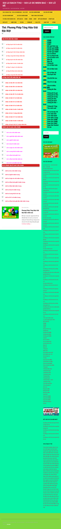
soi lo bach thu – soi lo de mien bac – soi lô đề (15, 12)
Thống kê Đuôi (52, 101)
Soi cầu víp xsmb (48, 12)
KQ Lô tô (38, 22)
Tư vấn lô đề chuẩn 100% (9, 19)
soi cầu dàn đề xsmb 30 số (52, 496)
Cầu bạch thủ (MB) (47, 359)
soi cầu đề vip (46, 505)
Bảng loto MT (46, 390)
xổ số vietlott (51, 54)
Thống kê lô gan (52, 93)
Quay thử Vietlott (52, 125)
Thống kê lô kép (52, 97)
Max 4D (49, 61)
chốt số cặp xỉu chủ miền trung (14, 178)
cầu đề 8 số (47, 465)
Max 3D (49, 59)
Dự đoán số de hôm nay (49, 469)
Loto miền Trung (52, 118)
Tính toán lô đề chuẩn (37, 15)
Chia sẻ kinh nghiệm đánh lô (49, 447)
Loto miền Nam (52, 116)
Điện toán (13, 22)
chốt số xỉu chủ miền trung (13, 171)
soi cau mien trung (54, 489)
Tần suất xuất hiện (47, 383)
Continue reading (26, 224)
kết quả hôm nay (42, 19)
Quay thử (46, 22)
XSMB (26, 19)
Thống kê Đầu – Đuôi (48, 379)
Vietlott (5, 22)
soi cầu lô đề (52, 498)
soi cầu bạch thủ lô (47, 494)
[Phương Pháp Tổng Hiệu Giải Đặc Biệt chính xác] (10, 212)
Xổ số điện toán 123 (47, 354)
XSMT (35, 19)
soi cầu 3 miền (49, 492)
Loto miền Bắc (52, 114)
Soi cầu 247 (56, 492)
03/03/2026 (25, 207)
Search (47, 31)
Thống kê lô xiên (52, 95)
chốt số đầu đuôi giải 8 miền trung (15, 182)
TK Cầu (22, 22)
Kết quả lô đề (49, 481)
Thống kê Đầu (51, 99)
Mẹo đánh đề (48, 483)
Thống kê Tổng (52, 106)
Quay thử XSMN (52, 121)
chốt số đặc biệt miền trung (13, 186)
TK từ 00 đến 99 (52, 112)
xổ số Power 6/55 (53, 57)
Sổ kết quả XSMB (52, 48)
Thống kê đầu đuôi (47, 368)
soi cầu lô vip (46, 498)
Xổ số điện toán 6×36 (48, 352)
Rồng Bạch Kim (46, 487)
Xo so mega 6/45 (52, 56)
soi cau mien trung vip (48, 491)
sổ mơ (53, 22)
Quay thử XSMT (52, 123)
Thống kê (29, 22)
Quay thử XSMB (52, 119)
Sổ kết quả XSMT (53, 52)
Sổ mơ (49, 127)
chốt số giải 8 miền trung (12, 174)
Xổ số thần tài (51, 72)
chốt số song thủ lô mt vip (12, 193)
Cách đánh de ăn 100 (51, 452)
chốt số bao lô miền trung (12, 189)
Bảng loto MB (46, 388)
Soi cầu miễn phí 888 (53, 501)
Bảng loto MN (46, 392)
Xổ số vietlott (46, 339)
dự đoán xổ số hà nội (54, 478)
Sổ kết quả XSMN (53, 50)
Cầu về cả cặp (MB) (47, 363)
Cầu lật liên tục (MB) (48, 361)
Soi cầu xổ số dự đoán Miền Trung (51, 503)
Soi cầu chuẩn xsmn (22, 15)
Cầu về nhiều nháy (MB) (49, 86)
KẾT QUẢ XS (20, 19)
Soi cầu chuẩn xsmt (8, 15)
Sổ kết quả (51, 19)
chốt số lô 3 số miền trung (12, 197)
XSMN (30, 19)
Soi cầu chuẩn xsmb (34, 12)
